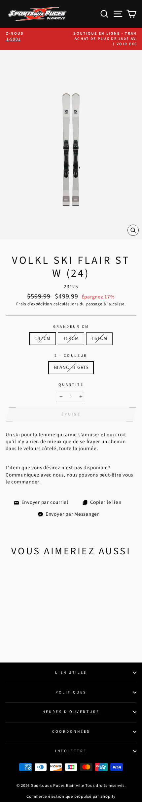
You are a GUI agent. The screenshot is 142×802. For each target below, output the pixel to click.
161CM (99, 338)
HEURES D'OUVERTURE (71, 712)
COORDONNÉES (71, 731)
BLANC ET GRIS (71, 367)
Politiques (70, 692)
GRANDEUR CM (71, 326)
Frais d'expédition (34, 304)
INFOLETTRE (71, 751)
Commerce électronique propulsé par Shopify (71, 796)
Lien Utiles (71, 672)
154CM (71, 338)
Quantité (71, 384)
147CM (43, 338)
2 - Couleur (71, 355)
